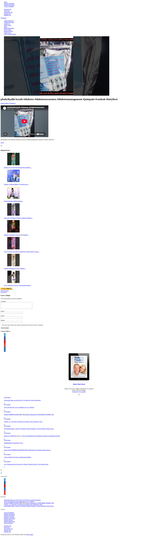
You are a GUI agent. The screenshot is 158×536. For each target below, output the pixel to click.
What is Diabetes (8, 523)
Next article (4, 292)
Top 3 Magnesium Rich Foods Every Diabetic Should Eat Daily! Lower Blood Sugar (26, 464)
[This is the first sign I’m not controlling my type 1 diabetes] (7, 404)
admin (2, 103)
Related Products (8, 31)
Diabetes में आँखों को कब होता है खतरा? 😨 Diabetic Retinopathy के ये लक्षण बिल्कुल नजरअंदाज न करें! (29, 414)
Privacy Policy (8, 29)
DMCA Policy (8, 25)
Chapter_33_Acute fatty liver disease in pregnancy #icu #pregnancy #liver (23, 421)
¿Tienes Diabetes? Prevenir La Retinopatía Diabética (17, 457)
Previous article (5, 290)
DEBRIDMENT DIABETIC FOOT (13, 443)
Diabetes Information (9, 514)
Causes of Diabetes (9, 6)
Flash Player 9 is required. (79, 391)
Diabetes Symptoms (9, 3)
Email (2, 315)
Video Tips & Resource (10, 34)
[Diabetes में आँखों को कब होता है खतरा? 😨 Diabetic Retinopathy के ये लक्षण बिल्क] (7, 411)
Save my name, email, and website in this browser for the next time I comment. (22, 325)
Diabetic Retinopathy (9, 521)
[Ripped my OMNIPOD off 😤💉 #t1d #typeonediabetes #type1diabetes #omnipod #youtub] (7, 433)
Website (3, 320)
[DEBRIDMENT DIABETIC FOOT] (7, 440)
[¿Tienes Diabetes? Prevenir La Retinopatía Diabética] (7, 454)
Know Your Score (79, 384)
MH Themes (29, 534)
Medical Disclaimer (9, 28)
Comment (3, 301)
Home (5, 2)
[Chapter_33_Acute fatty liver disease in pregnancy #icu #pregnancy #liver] (7, 419)
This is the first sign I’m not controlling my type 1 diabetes (19, 407)
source (2, 142)
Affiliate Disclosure (9, 22)
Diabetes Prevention (9, 5)
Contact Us (7, 23)
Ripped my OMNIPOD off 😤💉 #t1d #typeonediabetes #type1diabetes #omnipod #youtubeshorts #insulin (32, 436)
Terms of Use (7, 32)
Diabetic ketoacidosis (9, 518)
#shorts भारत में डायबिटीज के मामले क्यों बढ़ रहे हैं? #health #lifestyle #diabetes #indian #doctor (27, 450)
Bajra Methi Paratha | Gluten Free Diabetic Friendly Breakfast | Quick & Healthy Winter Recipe (29, 428)
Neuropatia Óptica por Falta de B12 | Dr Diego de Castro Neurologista (22, 400)
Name (2, 311)
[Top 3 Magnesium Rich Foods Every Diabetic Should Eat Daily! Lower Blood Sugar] (7, 461)
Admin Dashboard (9, 21)
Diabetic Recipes (8, 520)
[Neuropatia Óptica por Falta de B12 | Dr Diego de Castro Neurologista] (7, 397)
